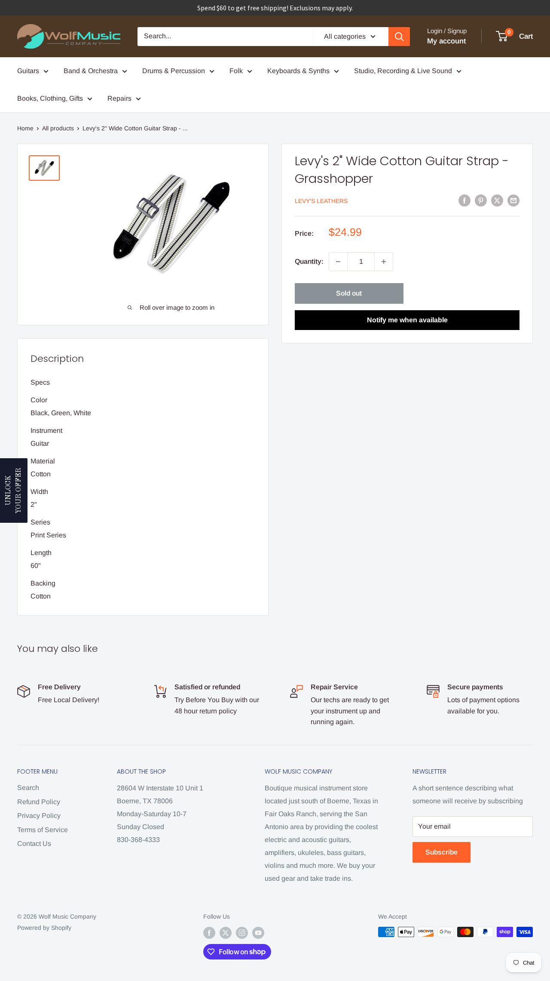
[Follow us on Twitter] (226, 933)
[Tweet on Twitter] (497, 200)
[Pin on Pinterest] (481, 200)
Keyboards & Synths (298, 70)
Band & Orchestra (91, 70)
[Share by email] (513, 200)
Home (25, 128)
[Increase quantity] (384, 262)
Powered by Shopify (44, 927)
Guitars (28, 70)
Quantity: (309, 261)
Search (28, 787)
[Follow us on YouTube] (258, 933)
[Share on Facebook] (464, 200)
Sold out (349, 293)
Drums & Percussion (173, 70)
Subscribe (441, 852)
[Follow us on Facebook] (209, 933)
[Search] (399, 36)
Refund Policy (38, 801)
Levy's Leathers (321, 200)
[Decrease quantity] (338, 262)
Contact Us (34, 843)
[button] (14, 490)
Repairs (119, 98)
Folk (236, 70)
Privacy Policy (39, 815)
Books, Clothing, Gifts (50, 98)
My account (446, 41)
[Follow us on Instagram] (242, 933)
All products (58, 128)
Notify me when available (407, 320)
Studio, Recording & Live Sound (403, 70)
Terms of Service (42, 829)
